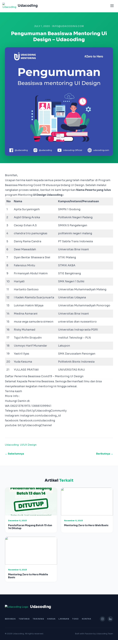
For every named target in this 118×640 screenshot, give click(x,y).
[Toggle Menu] (112, 6)
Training (38, 619)
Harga (51, 619)
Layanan (64, 619)
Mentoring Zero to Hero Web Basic (86, 525)
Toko (75, 619)
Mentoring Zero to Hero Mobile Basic (28, 576)
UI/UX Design (28, 444)
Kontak (86, 619)
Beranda (10, 619)
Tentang (24, 619)
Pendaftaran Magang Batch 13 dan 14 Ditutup (30, 527)
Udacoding (12, 444)
